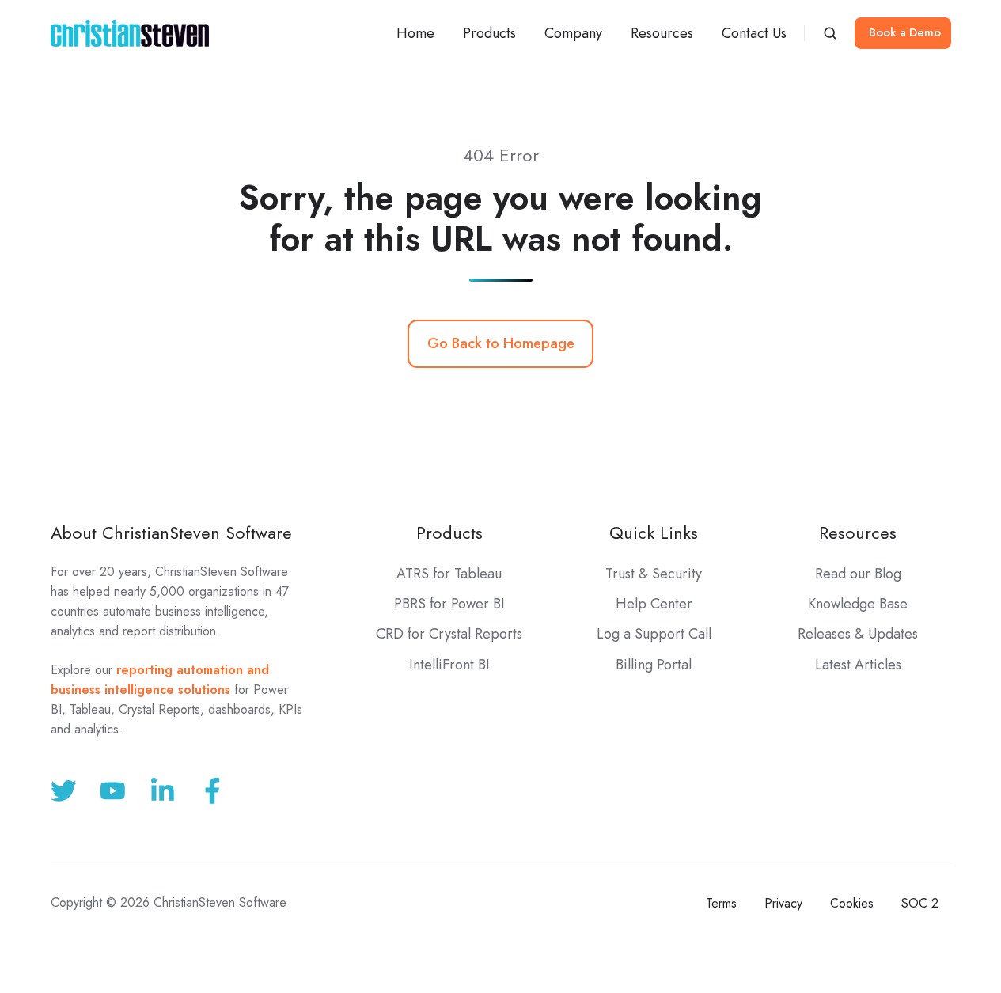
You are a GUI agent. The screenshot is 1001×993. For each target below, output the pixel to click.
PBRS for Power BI (449, 603)
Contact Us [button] (754, 33)
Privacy (783, 903)
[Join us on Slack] (113, 791)
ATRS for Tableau (449, 573)
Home (415, 33)
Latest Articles (858, 664)
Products (449, 533)
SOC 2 (919, 903)
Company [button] (573, 33)
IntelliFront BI (449, 664)
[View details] (212, 791)
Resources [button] (662, 33)
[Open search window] (830, 33)
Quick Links (653, 533)
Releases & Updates (858, 633)
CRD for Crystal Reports (449, 633)
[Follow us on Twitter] (64, 791)
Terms (721, 903)
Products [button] (489, 33)
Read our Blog (858, 573)
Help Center (654, 603)
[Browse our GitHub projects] (163, 791)
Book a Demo (905, 32)
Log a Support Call (654, 633)
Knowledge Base (858, 603)
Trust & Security (653, 573)
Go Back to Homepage (500, 343)
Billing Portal (654, 664)
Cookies (852, 903)
